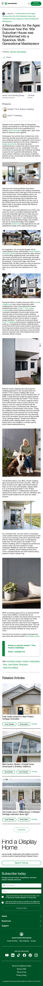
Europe (33, 941)
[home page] (11, 6)
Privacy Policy (32, 897)
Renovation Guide (32, 636)
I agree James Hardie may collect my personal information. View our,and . (22, 896)
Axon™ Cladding (8, 322)
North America (12, 941)
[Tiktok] (18, 955)
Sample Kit (20, 652)
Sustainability (35, 661)
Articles (10, 14)
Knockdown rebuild (14, 661)
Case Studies (13, 665)
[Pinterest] (30, 955)
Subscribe (21, 908)
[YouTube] (7, 955)
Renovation (23, 665)
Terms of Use (10, 897)
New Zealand (24, 941)
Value (5, 665)
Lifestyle (25, 661)
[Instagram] (36, 955)
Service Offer (21, 969)
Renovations (21, 52)
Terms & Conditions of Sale (21, 966)
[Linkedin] (12, 955)
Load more (21, 830)
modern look (16, 224)
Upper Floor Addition (10, 668)
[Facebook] (24, 955)
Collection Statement (20, 897)
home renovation (14, 130)
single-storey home (9, 144)
